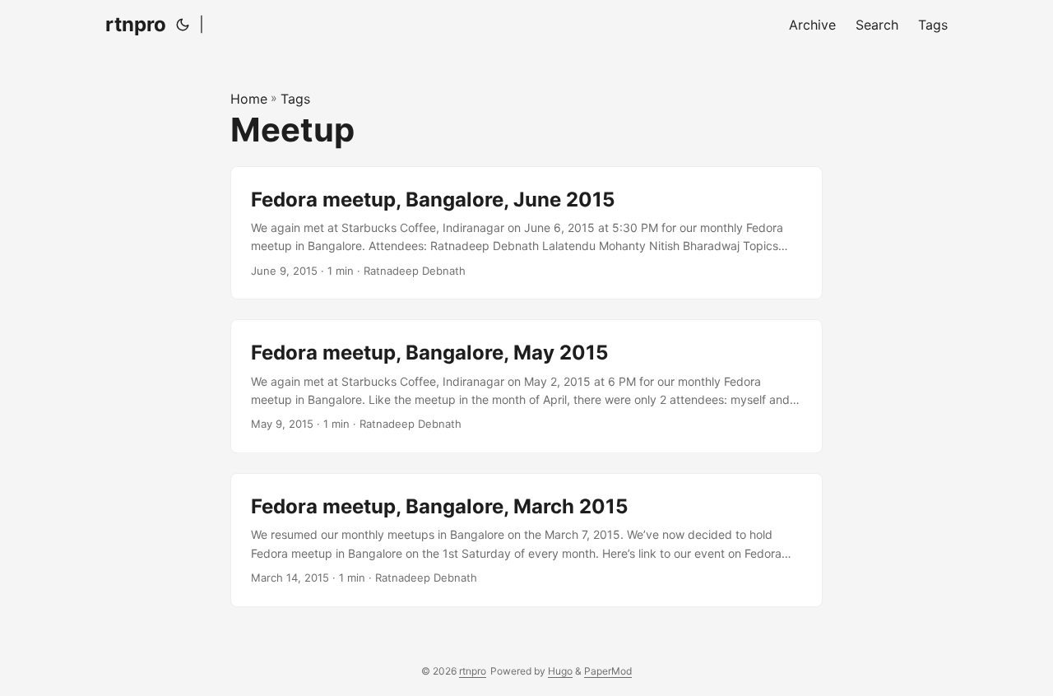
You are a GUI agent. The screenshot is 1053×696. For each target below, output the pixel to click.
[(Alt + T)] (183, 24)
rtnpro (135, 24)
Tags (295, 98)
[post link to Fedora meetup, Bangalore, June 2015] (526, 233)
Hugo (560, 671)
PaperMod (608, 671)
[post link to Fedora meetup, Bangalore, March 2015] (526, 540)
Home (248, 98)
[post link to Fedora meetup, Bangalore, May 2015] (526, 386)
